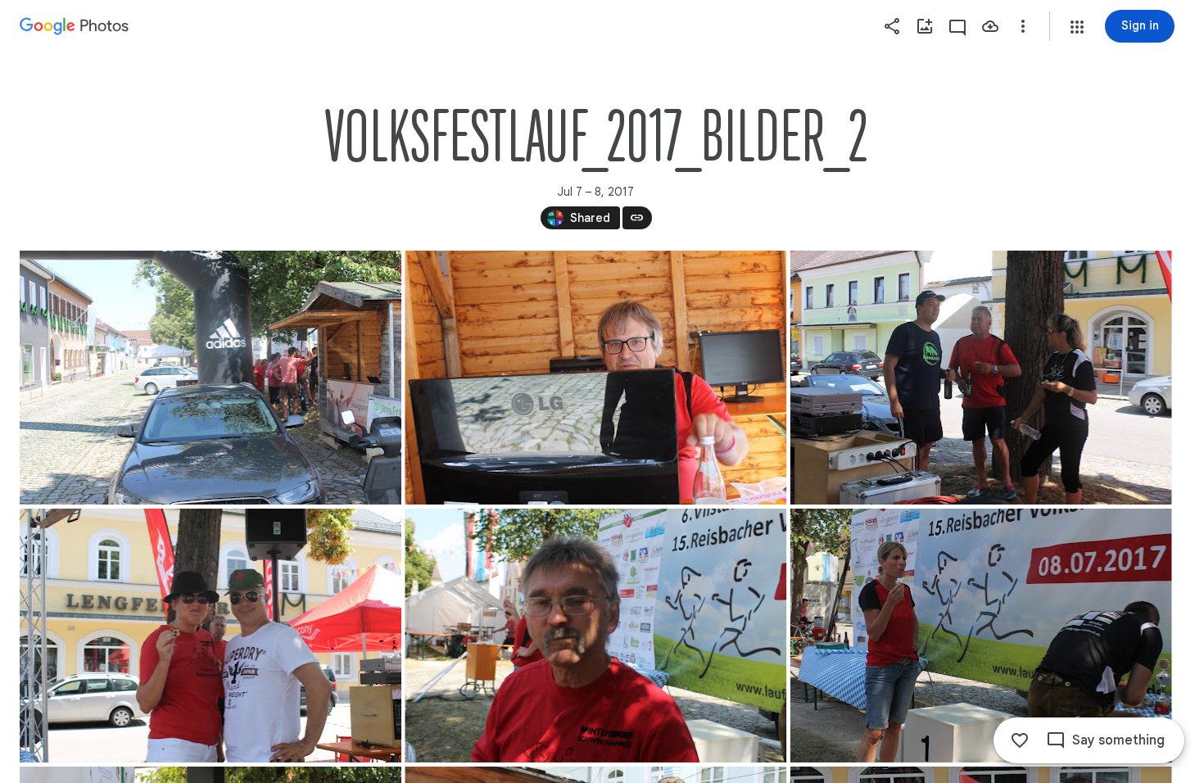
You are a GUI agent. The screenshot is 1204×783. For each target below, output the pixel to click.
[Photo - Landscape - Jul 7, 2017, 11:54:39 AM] (595, 636)
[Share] (892, 26)
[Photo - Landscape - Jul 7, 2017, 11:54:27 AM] (210, 636)
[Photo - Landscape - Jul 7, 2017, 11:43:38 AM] (210, 378)
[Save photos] (990, 26)
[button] (1077, 27)
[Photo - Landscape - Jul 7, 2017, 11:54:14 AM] (981, 378)
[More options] (1023, 26)
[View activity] (957, 26)
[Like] (1019, 740)
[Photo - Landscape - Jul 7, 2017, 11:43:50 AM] (595, 378)
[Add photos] (924, 26)
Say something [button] (1118, 740)
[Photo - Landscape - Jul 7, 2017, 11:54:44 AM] (981, 636)
